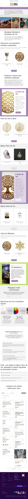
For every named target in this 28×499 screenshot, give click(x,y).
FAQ (8, 475)
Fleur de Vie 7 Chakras (7, 134)
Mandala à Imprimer (4, 479)
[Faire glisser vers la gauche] (12, 69)
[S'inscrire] (20, 296)
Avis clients (3, 481)
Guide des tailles (10, 480)
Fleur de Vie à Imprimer (3, 477)
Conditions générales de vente (19, 496)
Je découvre (18, 112)
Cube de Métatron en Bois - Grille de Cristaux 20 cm (19, 253)
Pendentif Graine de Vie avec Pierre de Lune (20, 162)
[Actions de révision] (12, 400)
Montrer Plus (9, 414)
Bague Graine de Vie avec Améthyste (7, 161)
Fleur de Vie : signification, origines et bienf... (19, 317)
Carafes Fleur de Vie (20, 13)
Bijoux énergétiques (10, 13)
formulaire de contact (17, 479)
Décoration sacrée (15, 13)
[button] (1, 4)
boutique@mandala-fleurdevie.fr (11, 358)
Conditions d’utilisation (7, 496)
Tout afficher (14, 70)
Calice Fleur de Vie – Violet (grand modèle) (6, 64)
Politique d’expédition (13, 496)
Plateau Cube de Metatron (19, 63)
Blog (2, 475)
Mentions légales (24, 496)
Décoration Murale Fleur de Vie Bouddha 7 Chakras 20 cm (19, 134)
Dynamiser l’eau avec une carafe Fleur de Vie (7, 317)
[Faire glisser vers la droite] (15, 69)
